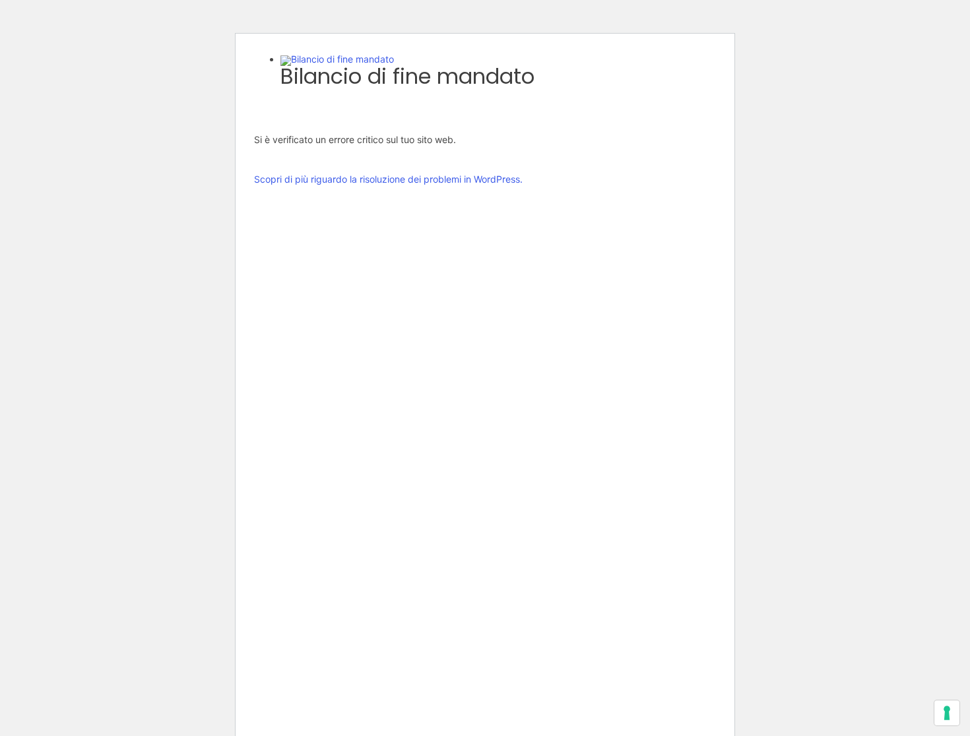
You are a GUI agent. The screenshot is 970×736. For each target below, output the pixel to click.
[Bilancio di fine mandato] (337, 59)
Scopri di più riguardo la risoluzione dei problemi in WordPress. (388, 179)
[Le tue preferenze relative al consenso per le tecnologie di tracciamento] (946, 712)
